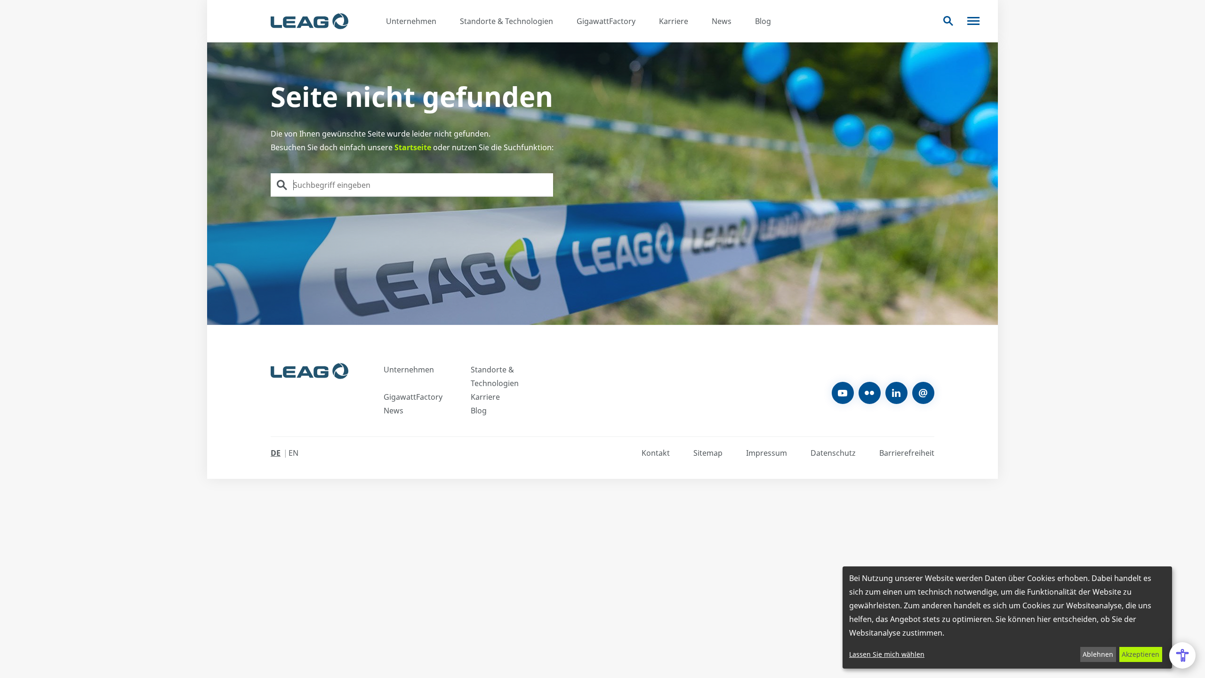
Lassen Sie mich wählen (886, 654)
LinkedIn (896, 393)
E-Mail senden (923, 393)
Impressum (766, 453)
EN (293, 453)
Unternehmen (411, 21)
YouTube (843, 393)
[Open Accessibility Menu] (1182, 655)
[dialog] (1007, 617)
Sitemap (708, 453)
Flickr (870, 393)
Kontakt (656, 453)
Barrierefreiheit (906, 453)
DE (276, 453)
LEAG (309, 21)
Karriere (673, 21)
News (721, 21)
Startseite (412, 147)
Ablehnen (1098, 654)
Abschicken (282, 185)
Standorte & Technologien (506, 21)
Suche (948, 21)
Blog (763, 21)
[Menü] (973, 21)
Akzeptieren (1140, 654)
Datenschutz (833, 453)
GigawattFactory (606, 21)
